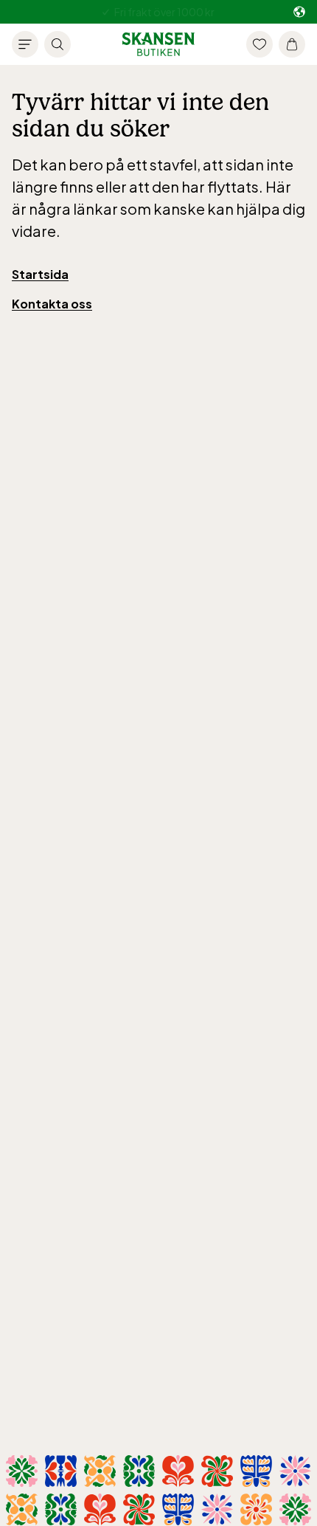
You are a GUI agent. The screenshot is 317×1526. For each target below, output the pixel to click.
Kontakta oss (52, 303)
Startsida (40, 274)
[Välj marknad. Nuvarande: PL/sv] (299, 12)
